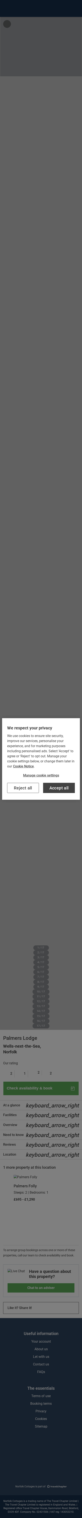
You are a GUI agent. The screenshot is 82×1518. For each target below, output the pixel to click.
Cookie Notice (23, 766)
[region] (41, 759)
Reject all (23, 787)
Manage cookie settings (41, 775)
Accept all (59, 787)
